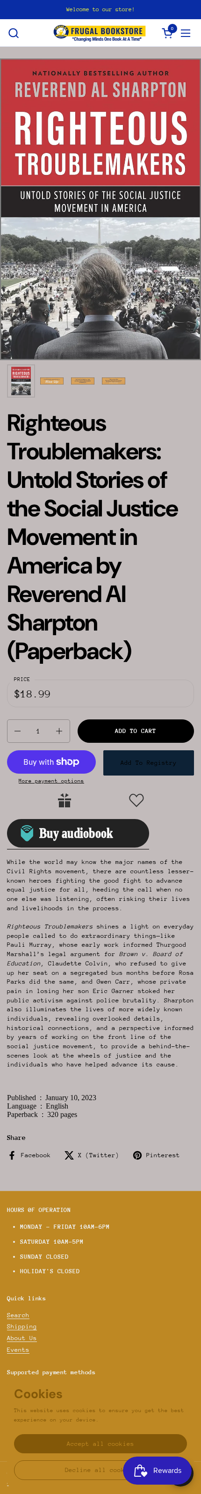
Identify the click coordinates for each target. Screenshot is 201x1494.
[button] (13, 33)
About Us (22, 1338)
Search (18, 1315)
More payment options (51, 781)
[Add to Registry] (64, 800)
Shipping (22, 1326)
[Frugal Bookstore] (99, 33)
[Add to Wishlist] (136, 800)
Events (18, 1349)
